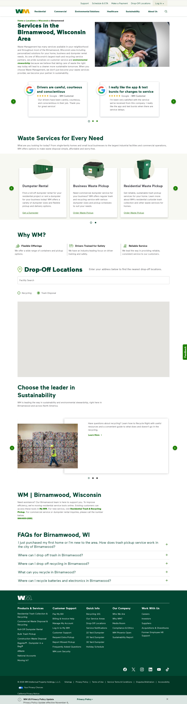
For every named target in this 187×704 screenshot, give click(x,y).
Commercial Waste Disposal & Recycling (33, 623)
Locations (32, 20)
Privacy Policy (82, 682)
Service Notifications (96, 628)
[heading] (93, 544)
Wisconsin (44, 20)
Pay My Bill (58, 614)
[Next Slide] (175, 188)
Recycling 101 (93, 614)
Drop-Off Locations (140, 3)
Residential (40, 11)
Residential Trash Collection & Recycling (33, 615)
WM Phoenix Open (122, 632)
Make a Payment (119, 3)
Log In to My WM (61, 628)
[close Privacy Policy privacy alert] (167, 699)
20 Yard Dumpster (95, 637)
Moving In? (23, 660)
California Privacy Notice (28, 693)
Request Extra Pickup (63, 637)
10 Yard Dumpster (95, 632)
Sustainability (133, 11)
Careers (145, 614)
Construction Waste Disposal (32, 638)
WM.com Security (61, 651)
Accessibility (163, 682)
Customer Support (62, 632)
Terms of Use (97, 682)
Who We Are (119, 614)
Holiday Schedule (95, 646)
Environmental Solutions (87, 11)
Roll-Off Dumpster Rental (30, 629)
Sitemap (68, 682)
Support (84, 3)
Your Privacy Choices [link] (33, 687)
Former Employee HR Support (152, 634)
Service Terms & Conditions (119, 682)
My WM (43, 508)
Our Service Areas (95, 618)
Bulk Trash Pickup (27, 634)
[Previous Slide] (11, 188)
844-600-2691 (25, 518)
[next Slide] (173, 102)
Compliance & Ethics (123, 628)
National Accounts (27, 655)
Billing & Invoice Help (63, 618)
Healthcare (112, 11)
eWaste (21, 651)
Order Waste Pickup (83, 212)
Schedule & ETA (100, 3)
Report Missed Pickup (64, 642)
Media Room (119, 623)
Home (21, 20)
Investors (146, 618)
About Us (152, 11)
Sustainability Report (123, 637)
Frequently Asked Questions (67, 646)
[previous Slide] (13, 102)
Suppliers (146, 623)
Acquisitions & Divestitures (155, 628)
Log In (158, 3)
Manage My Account (63, 623)
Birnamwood (58, 20)
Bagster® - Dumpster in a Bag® (30, 644)
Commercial (60, 11)
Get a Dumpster (30, 212)
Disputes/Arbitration (145, 682)
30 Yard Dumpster (95, 642)
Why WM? (117, 618)
